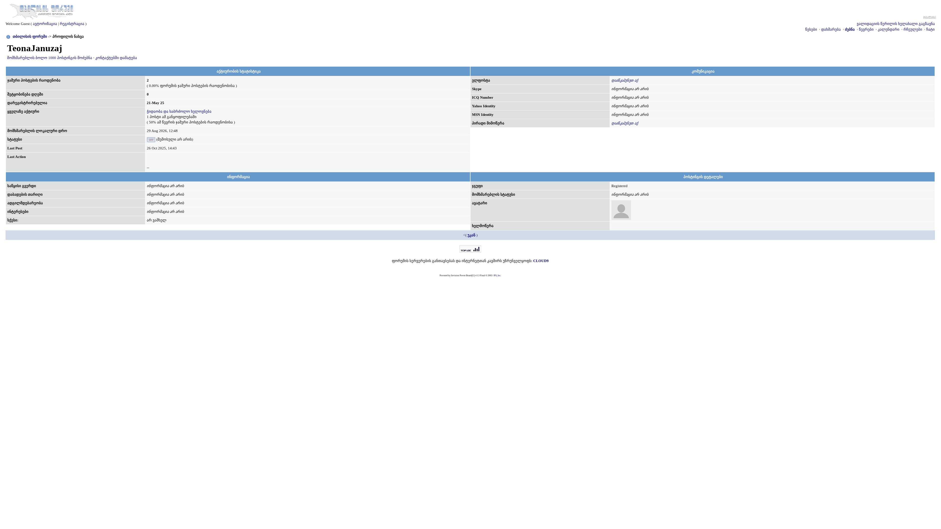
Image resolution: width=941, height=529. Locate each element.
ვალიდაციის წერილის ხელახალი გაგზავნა (896, 24)
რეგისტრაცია (72, 24)
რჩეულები (913, 29)
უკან (471, 235)
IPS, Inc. (497, 275)
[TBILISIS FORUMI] (41, 10)
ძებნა (850, 29)
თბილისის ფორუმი (30, 36)
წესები (811, 29)
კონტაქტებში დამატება (116, 58)
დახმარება (831, 29)
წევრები (866, 29)
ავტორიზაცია (45, 24)
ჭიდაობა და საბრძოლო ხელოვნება (179, 111)
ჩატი (930, 29)
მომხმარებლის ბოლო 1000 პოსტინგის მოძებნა (49, 58)
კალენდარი (888, 29)
